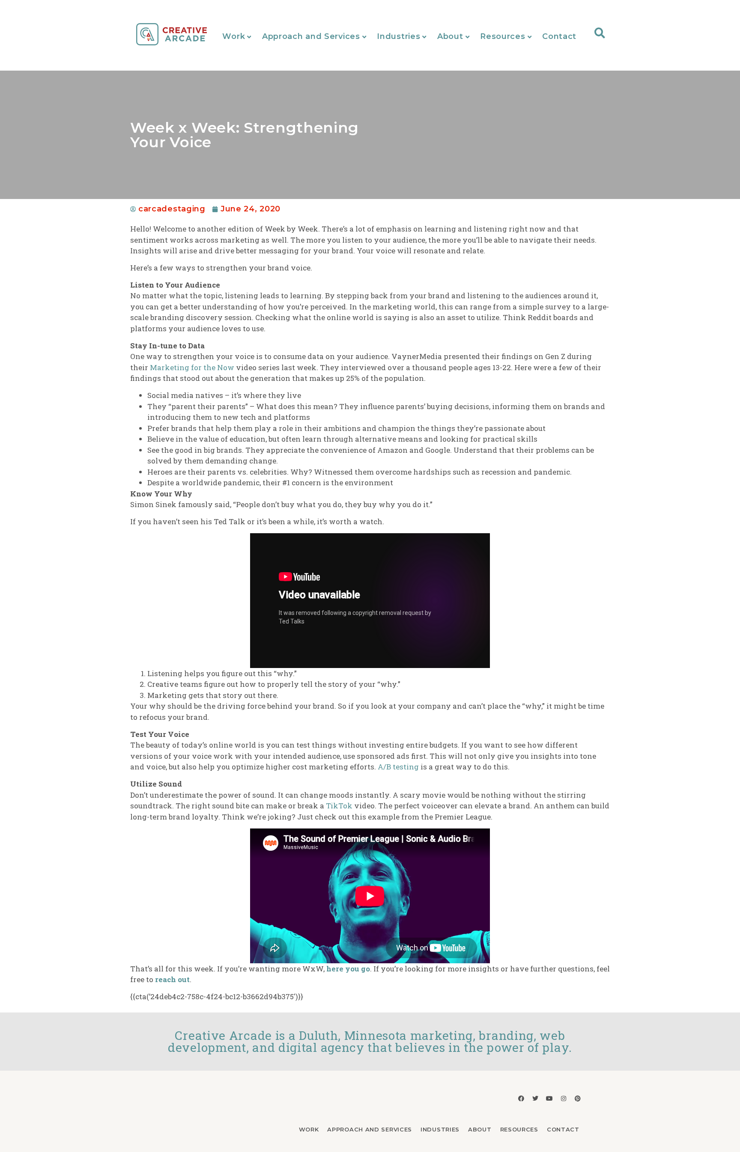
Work (233, 36)
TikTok (339, 806)
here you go (348, 969)
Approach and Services (311, 36)
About (450, 36)
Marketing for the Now (192, 367)
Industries (398, 36)
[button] (599, 32)
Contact (559, 36)
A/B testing (398, 767)
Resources (502, 36)
